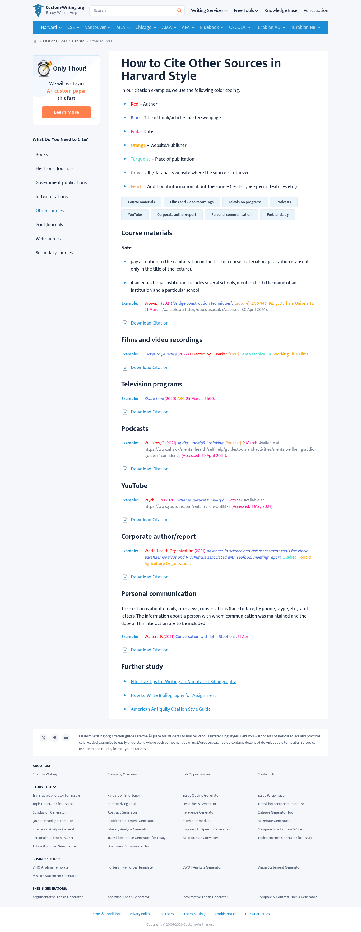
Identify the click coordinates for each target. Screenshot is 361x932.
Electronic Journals (54, 169)
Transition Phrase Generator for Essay (136, 838)
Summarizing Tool (122, 804)
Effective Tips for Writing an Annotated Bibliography (183, 682)
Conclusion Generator (49, 812)
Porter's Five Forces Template (130, 867)
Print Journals (49, 225)
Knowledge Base (281, 10)
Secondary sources (54, 253)
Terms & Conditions (106, 914)
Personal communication (231, 215)
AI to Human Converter (200, 838)
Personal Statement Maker (53, 838)
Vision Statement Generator (279, 867)
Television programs (245, 202)
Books (42, 155)
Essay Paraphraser (272, 795)
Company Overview (122, 774)
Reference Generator (199, 812)
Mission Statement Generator (55, 876)
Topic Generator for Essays (53, 804)
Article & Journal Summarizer (55, 846)
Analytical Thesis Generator (128, 897)
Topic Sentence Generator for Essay (285, 838)
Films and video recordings (192, 202)
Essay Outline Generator (201, 795)
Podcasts (284, 202)
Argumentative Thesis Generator (58, 897)
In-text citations (52, 197)
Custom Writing (45, 774)
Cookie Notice (226, 914)
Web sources (48, 239)
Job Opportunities (196, 774)
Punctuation (316, 10)
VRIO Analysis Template (50, 867)
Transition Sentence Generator (281, 804)
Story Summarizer (197, 821)
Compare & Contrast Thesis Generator (287, 897)
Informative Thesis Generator (205, 897)
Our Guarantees (257, 914)
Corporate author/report (176, 215)
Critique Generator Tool (276, 812)
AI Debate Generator (274, 821)
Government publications (61, 183)
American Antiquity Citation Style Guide (171, 709)
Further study (278, 215)
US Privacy (166, 914)
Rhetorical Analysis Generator (55, 829)
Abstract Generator (122, 812)
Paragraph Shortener (124, 795)
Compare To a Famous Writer (280, 829)
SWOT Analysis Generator (202, 867)
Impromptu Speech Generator (206, 829)
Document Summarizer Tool (129, 846)
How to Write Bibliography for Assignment (173, 696)
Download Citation (150, 323)
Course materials (141, 202)
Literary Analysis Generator (128, 829)
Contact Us (266, 774)
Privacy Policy (140, 914)
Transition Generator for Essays (57, 795)
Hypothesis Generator (199, 804)
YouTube (135, 215)
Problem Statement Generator (131, 821)
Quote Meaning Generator (53, 821)
